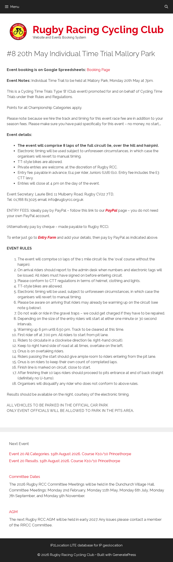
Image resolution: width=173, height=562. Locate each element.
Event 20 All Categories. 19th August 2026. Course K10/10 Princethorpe (70, 454)
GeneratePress (124, 555)
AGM (13, 511)
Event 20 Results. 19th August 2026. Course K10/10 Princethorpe (64, 461)
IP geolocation (111, 545)
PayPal (111, 210)
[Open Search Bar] (166, 7)
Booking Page (98, 70)
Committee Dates (24, 476)
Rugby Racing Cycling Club (98, 30)
